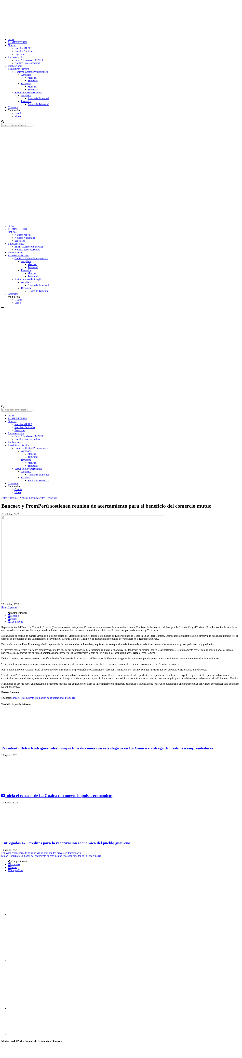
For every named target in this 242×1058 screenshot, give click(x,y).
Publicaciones (15, 66)
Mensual (32, 77)
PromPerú (70, 697)
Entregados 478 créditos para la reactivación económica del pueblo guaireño (65, 843)
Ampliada (26, 74)
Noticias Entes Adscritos (27, 63)
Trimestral (33, 80)
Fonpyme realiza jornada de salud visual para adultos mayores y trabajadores (41, 853)
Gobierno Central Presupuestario (31, 71)
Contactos (13, 107)
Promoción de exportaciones (49, 697)
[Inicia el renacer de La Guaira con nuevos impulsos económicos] (26, 788)
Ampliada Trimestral (38, 98)
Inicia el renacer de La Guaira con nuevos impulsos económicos (58, 795)
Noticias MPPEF (23, 48)
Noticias (12, 45)
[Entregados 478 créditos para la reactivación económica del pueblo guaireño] (26, 836)
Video (17, 116)
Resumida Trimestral (38, 104)
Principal (52, 498)
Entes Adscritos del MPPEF (28, 60)
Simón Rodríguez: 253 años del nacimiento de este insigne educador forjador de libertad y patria (51, 855)
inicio (11, 39)
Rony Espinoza (9, 607)
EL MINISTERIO (17, 42)
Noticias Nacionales (24, 51)
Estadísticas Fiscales (18, 68)
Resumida (26, 83)
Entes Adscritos (16, 57)
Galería (18, 113)
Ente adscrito (27, 697)
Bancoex (15, 697)
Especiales (19, 54)
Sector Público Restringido (28, 92)
